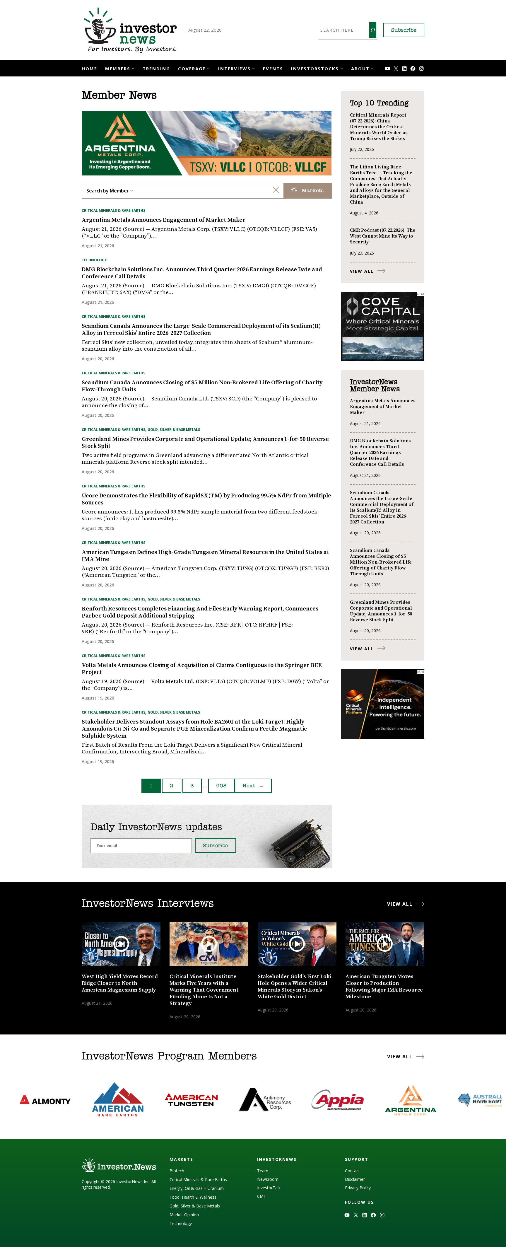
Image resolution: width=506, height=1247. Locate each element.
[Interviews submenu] (253, 67)
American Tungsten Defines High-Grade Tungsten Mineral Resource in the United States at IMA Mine (205, 556)
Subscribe (403, 30)
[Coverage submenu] (208, 67)
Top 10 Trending (379, 103)
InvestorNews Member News (375, 386)
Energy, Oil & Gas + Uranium (197, 1188)
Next (253, 786)
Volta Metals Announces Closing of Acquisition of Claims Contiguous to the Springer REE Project (202, 669)
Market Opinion (184, 1214)
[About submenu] (372, 67)
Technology (94, 259)
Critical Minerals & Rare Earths (113, 210)
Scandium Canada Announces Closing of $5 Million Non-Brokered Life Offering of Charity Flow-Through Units (202, 386)
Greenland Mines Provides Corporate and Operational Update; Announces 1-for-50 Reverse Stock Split (205, 443)
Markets (312, 191)
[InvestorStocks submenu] (341, 67)
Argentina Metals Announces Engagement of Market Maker (163, 220)
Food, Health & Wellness (193, 1197)
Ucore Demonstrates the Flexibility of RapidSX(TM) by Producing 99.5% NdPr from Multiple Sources (206, 499)
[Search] (372, 30)
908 (221, 786)
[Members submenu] (133, 67)
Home (89, 68)
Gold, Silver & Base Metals (174, 429)
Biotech (177, 1170)
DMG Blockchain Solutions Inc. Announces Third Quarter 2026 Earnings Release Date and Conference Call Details (202, 273)
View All (362, 271)
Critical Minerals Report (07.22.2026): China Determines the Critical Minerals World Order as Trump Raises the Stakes (379, 126)
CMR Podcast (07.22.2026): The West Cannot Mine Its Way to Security (382, 236)
